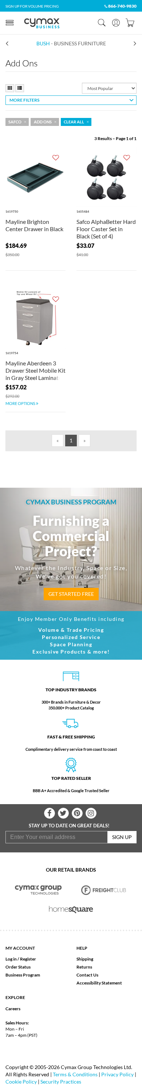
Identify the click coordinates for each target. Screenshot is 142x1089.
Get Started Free (71, 594)
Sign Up (122, 837)
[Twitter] (63, 813)
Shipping (84, 959)
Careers (12, 1008)
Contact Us (87, 975)
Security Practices (60, 1081)
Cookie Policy (21, 1081)
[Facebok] (49, 813)
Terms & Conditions (75, 1074)
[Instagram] (91, 813)
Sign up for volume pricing (32, 6)
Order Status (18, 967)
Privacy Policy (117, 1074)
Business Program (22, 975)
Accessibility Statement (99, 983)
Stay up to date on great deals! (69, 825)
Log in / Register (20, 959)
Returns (84, 967)
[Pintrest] (77, 813)
